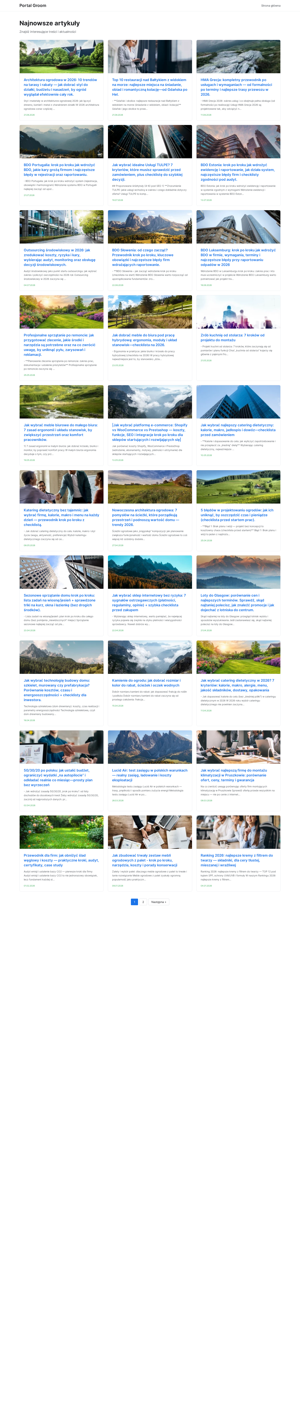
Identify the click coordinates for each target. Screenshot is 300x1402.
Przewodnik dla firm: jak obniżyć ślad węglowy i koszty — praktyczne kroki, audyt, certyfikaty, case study (61, 860)
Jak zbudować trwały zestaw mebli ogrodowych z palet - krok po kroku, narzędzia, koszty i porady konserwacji (144, 860)
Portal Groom (32, 5)
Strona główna (271, 5)
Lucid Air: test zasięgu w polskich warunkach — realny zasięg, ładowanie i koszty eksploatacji (150, 775)
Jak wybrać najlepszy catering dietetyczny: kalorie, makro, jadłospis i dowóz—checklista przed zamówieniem (238, 430)
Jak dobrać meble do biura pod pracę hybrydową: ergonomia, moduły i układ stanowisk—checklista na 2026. (144, 340)
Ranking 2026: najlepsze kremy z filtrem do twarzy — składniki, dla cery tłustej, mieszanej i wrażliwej (237, 860)
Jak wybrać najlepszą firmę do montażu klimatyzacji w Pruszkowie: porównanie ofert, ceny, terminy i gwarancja (234, 775)
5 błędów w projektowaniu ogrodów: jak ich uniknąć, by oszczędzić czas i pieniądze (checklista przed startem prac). (237, 515)
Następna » (158, 902)
